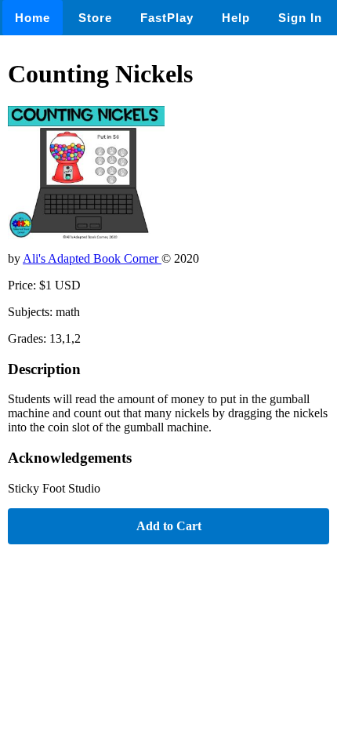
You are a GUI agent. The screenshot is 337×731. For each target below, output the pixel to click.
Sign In (300, 17)
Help (236, 17)
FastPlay (167, 17)
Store (95, 17)
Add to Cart (168, 526)
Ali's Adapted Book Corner (92, 258)
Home (32, 17)
